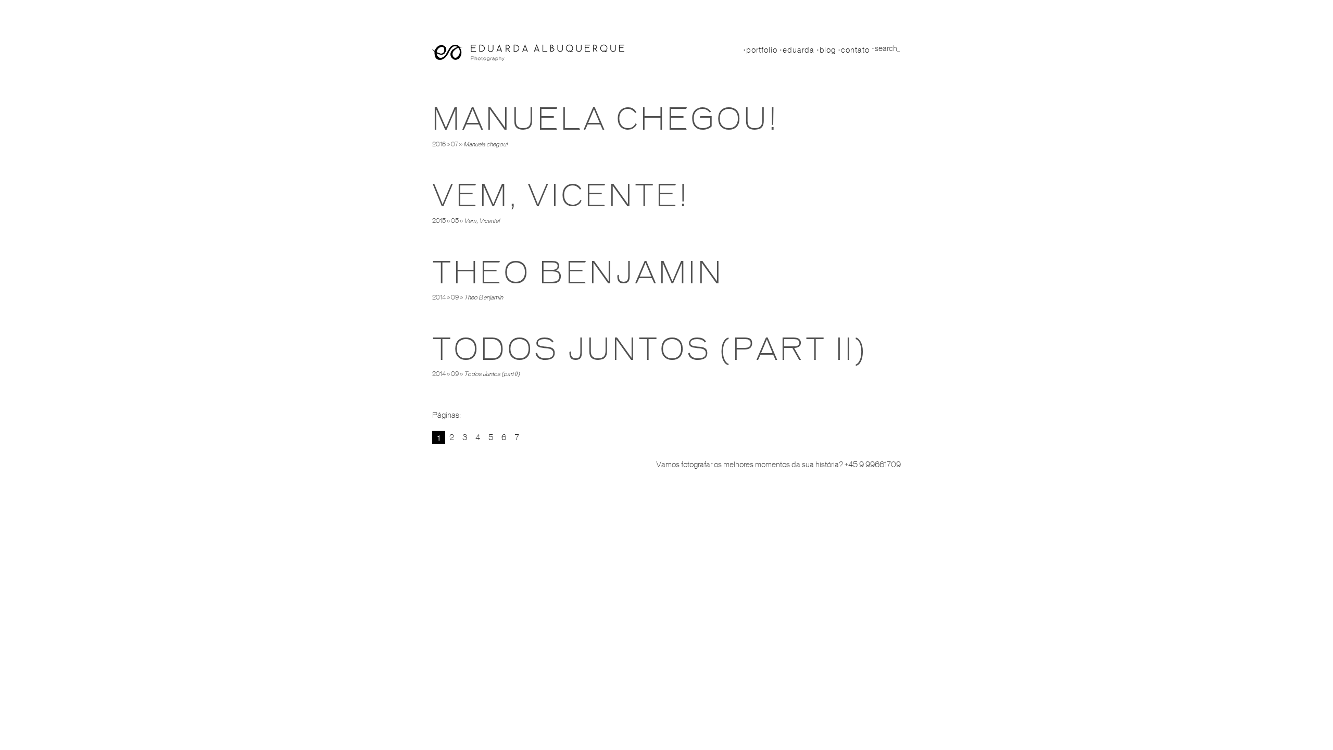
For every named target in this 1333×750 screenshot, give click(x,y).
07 (454, 144)
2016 (439, 144)
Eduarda (798, 50)
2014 (439, 297)
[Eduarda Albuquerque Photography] (528, 52)
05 (455, 221)
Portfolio (761, 50)
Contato (855, 50)
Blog (828, 50)
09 (455, 297)
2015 (439, 221)
